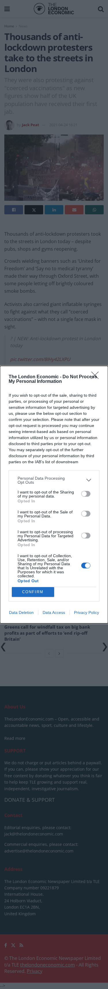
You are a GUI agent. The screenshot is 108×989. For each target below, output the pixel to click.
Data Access (54, 612)
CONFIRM (32, 592)
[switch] (85, 494)
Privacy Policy (86, 612)
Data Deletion (21, 612)
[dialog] (54, 494)
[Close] (96, 377)
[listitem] (54, 480)
